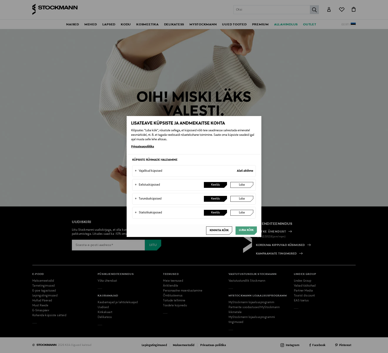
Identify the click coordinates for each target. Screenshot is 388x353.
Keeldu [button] (215, 184)
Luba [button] (242, 184)
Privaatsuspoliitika (142, 146)
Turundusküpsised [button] (148, 199)
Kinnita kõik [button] (219, 230)
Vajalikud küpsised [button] (148, 171)
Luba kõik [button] (246, 230)
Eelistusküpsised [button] (147, 185)
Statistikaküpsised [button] (148, 213)
